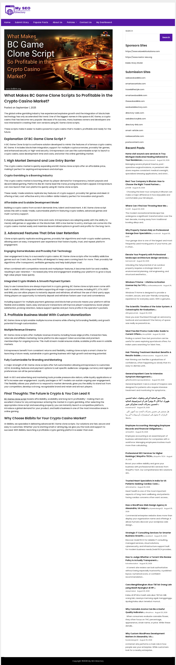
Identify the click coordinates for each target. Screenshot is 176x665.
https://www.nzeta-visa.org (138, 57)
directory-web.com (134, 112)
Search (129, 30)
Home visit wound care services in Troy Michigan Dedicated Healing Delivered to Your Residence (146, 156)
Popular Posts (40, 22)
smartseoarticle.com (135, 83)
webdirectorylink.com (135, 118)
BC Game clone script (15, 399)
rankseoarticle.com (134, 136)
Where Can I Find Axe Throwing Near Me (145, 205)
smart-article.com (134, 130)
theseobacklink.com (135, 101)
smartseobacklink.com (136, 95)
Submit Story (22, 22)
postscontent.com (134, 142)
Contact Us (86, 22)
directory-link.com (134, 124)
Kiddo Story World (134, 63)
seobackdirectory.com (136, 107)
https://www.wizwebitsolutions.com (142, 51)
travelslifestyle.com (134, 89)
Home (7, 22)
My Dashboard (104, 22)
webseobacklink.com (135, 77)
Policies (71, 22)
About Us (57, 22)
